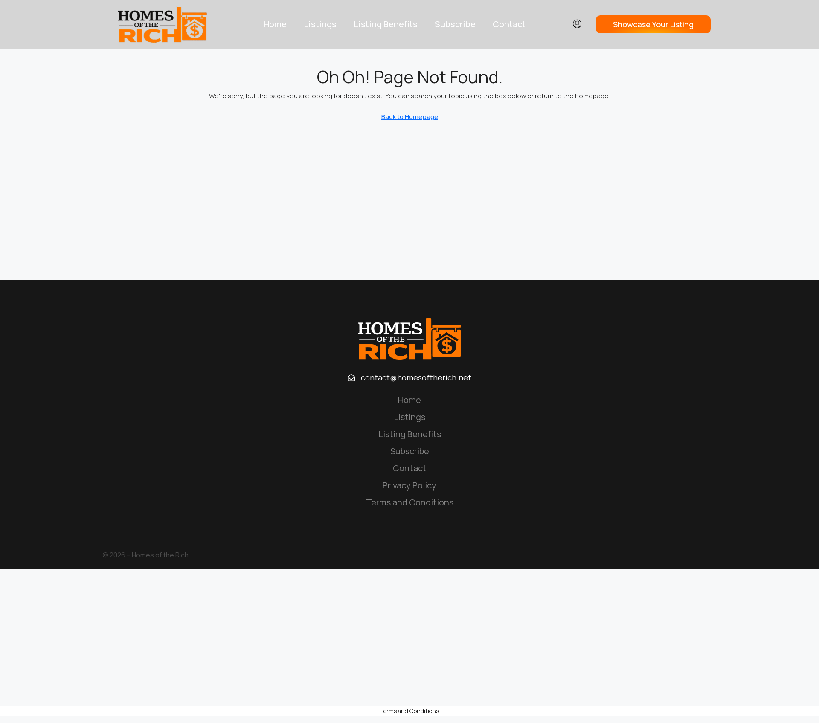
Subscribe (455, 24)
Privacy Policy (409, 485)
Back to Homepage (409, 116)
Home (275, 24)
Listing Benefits (386, 24)
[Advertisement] (409, 637)
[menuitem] (577, 24)
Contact (509, 24)
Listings (320, 24)
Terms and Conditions (409, 502)
